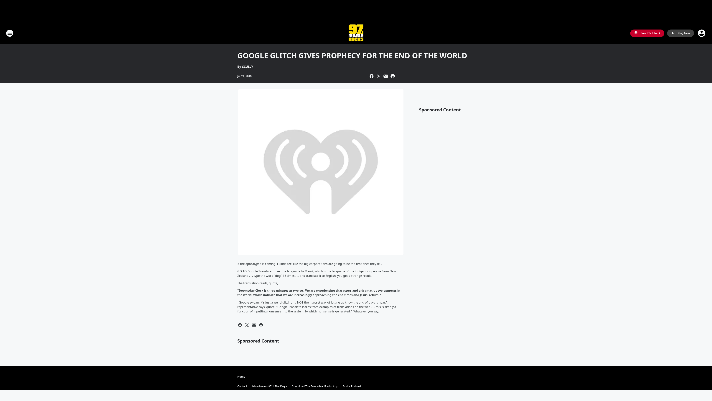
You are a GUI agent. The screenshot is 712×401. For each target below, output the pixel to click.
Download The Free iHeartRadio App (314, 386)
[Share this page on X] (378, 76)
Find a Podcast (351, 386)
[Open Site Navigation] (9, 33)
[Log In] (702, 33)
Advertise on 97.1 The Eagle (269, 386)
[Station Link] (356, 33)
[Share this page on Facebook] (371, 76)
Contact (242, 386)
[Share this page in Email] (385, 76)
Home (241, 376)
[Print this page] (392, 76)
